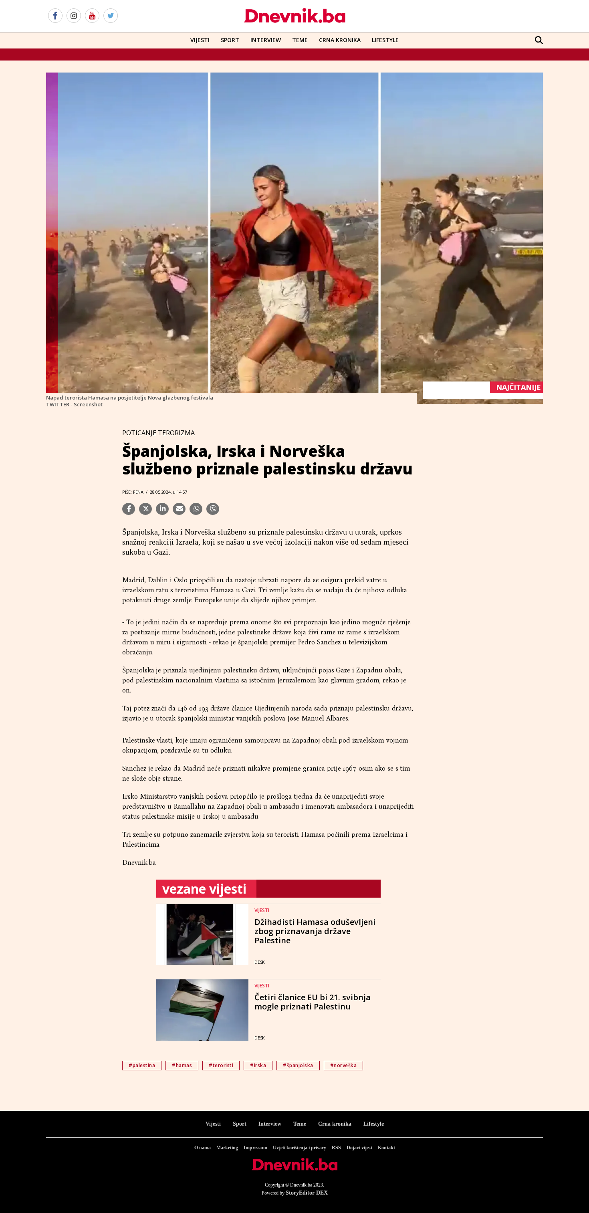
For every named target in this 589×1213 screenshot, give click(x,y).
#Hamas (182, 1065)
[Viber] (212, 509)
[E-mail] (179, 509)
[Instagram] (74, 16)
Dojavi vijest (359, 1147)
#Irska (258, 1065)
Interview (265, 40)
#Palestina (142, 1065)
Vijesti (200, 40)
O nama (202, 1147)
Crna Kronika (340, 40)
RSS (336, 1147)
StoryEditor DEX (307, 1193)
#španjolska (298, 1065)
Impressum (255, 1147)
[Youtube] (92, 16)
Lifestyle (385, 40)
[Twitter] (110, 16)
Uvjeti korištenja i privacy (299, 1147)
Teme (300, 40)
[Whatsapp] (196, 509)
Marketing (227, 1147)
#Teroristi (221, 1065)
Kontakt (386, 1147)
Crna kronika (334, 1124)
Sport (230, 40)
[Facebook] (55, 16)
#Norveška (343, 1065)
